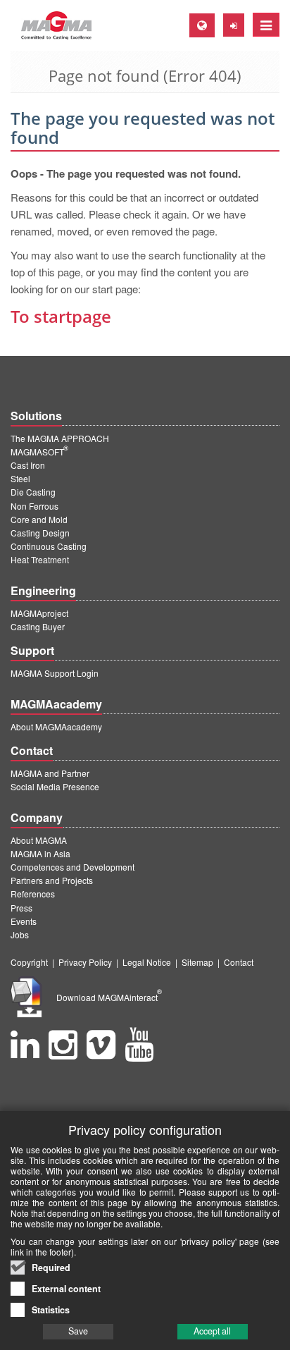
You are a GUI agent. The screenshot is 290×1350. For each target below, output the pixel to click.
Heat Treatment (40, 559)
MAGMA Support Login (55, 673)
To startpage (61, 316)
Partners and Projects (52, 880)
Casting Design (40, 533)
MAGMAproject (39, 613)
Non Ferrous (34, 506)
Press (21, 908)
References (33, 894)
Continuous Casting (49, 546)
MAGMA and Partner (50, 773)
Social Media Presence (55, 786)
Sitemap (197, 962)
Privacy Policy (85, 962)
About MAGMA (39, 840)
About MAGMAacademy (56, 726)
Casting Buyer (38, 626)
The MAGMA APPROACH (60, 438)
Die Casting (33, 492)
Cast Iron (28, 465)
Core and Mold (39, 519)
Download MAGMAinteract (109, 997)
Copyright (29, 962)
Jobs (20, 934)
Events (24, 921)
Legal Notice (146, 962)
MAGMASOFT (39, 452)
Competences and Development (72, 867)
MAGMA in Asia (40, 853)
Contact (238, 962)
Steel (20, 478)
